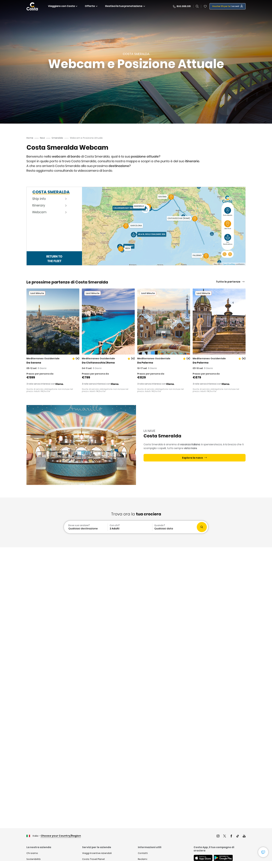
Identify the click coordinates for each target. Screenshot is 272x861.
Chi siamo (32, 853)
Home (29, 137)
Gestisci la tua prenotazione (123, 6)
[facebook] (231, 836)
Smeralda (57, 137)
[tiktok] (237, 836)
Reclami (142, 859)
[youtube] (244, 836)
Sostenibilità (33, 859)
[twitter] (224, 836)
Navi (42, 137)
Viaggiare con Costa (61, 6)
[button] (205, 6)
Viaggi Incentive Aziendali (97, 853)
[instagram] (218, 836)
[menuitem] (85, 527)
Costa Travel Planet (93, 859)
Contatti (143, 853)
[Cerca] (197, 6)
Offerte (90, 6)
